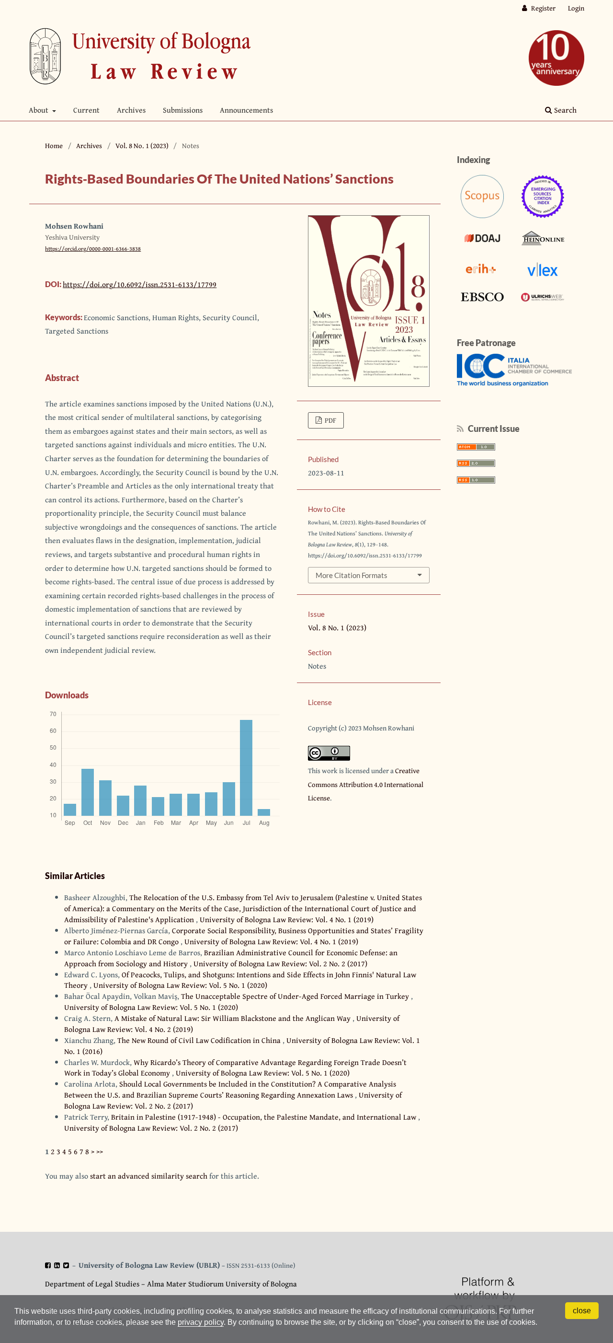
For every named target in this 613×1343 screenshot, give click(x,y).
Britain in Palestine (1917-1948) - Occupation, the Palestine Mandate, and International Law (264, 1117)
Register (543, 8)
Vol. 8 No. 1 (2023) (142, 145)
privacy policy (201, 1322)
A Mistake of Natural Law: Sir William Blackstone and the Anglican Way (233, 1018)
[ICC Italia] (514, 383)
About (39, 110)
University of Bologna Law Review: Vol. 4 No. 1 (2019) (287, 919)
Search (564, 110)
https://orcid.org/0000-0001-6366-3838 (93, 248)
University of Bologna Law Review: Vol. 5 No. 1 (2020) (180, 985)
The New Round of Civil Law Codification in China (200, 1040)
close (582, 1311)
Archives (131, 110)
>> (99, 1151)
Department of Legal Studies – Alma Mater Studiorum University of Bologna (171, 1283)
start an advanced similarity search (148, 1175)
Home (54, 145)
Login (576, 8)
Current (86, 110)
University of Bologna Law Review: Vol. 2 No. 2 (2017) (280, 963)
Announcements (246, 110)
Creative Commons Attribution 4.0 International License (365, 784)
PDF (329, 420)
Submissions (183, 110)
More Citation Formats (351, 575)
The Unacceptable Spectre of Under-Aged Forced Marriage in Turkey (296, 996)
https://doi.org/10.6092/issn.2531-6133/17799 (139, 284)
